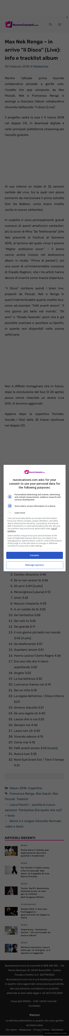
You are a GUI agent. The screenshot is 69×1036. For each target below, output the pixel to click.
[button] (35, 513)
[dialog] (35, 518)
